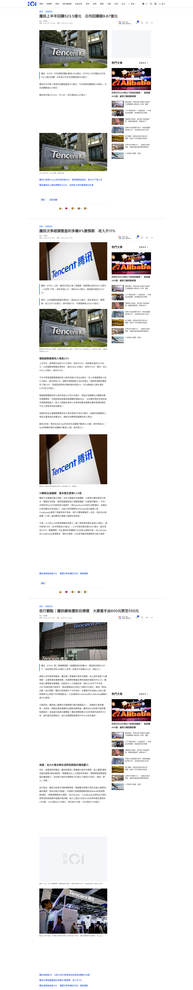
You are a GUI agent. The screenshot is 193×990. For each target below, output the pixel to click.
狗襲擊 (49, 4)
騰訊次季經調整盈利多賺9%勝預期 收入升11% (60, 980)
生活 (123, 4)
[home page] (32, 4)
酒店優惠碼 (67, 4)
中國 (109, 4)
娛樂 (57, 4)
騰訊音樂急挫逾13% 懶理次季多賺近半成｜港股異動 (63, 573)
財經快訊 (48, 11)
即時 (87, 4)
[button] (142, 23)
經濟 (41, 11)
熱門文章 (117, 62)
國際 (102, 4)
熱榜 (94, 4)
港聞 (41, 4)
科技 (116, 4)
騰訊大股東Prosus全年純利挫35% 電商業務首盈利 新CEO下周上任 (70, 180)
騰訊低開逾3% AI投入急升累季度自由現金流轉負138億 (64, 975)
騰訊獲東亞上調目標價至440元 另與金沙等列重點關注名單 (66, 185)
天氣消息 (78, 4)
